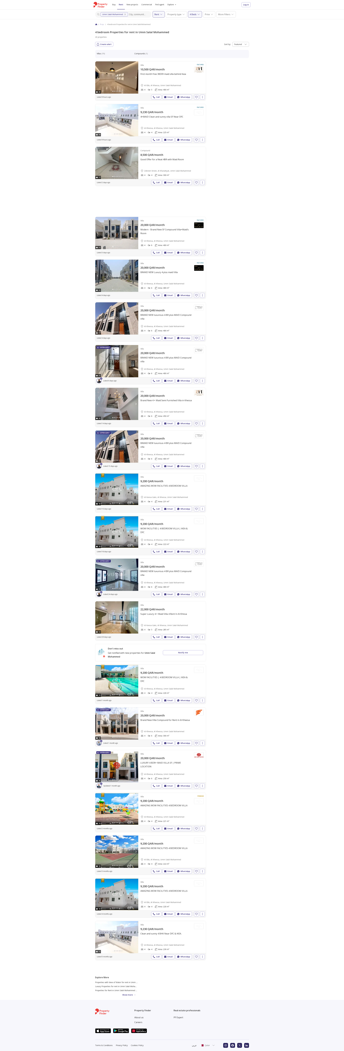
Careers (138, 1022)
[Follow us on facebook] (232, 1045)
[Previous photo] (97, 77)
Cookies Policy (137, 1045)
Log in (246, 4)
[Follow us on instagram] (225, 1045)
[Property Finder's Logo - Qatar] (100, 4)
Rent (121, 4)
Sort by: (227, 44)
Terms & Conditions (104, 1045)
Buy (114, 4)
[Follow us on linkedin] (246, 1045)
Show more (127, 995)
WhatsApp (185, 97)
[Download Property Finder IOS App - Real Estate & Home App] (103, 1030)
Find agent (159, 4)
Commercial (146, 4)
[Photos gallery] (116, 77)
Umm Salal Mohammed (112, 14)
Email (170, 97)
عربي (194, 1045)
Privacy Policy (122, 1045)
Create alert (106, 44)
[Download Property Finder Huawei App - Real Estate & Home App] (139, 1030)
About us (139, 1017)
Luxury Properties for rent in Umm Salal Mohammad (118, 986)
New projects (132, 4)
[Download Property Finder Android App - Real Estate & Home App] (121, 1030)
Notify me (183, 652)
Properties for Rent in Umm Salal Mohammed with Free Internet (123, 990)
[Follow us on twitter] (239, 1045)
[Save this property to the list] (196, 97)
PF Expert (178, 1017)
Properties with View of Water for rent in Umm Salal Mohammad (123, 982)
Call (158, 97)
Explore (170, 4)
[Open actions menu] (202, 97)
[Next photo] (135, 77)
